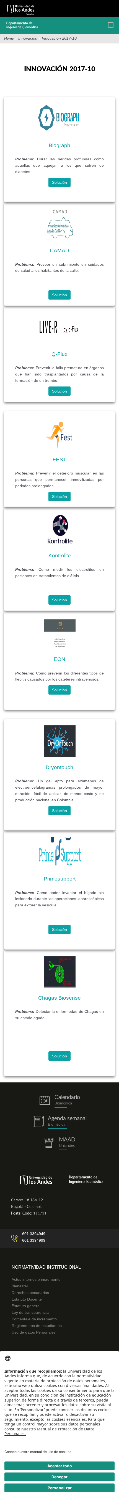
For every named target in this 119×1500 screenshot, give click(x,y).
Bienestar (20, 1286)
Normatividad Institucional (46, 1267)
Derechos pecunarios (30, 1293)
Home (9, 38)
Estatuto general (26, 1306)
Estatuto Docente (27, 1299)
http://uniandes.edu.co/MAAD (59, 1143)
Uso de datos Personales (34, 1332)
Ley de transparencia (30, 1312)
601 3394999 (33, 1240)
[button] (59, 182)
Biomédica (56, 1124)
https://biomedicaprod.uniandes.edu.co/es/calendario (59, 1101)
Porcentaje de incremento (34, 1319)
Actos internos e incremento (36, 1279)
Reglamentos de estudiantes (37, 1326)
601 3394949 (33, 1234)
